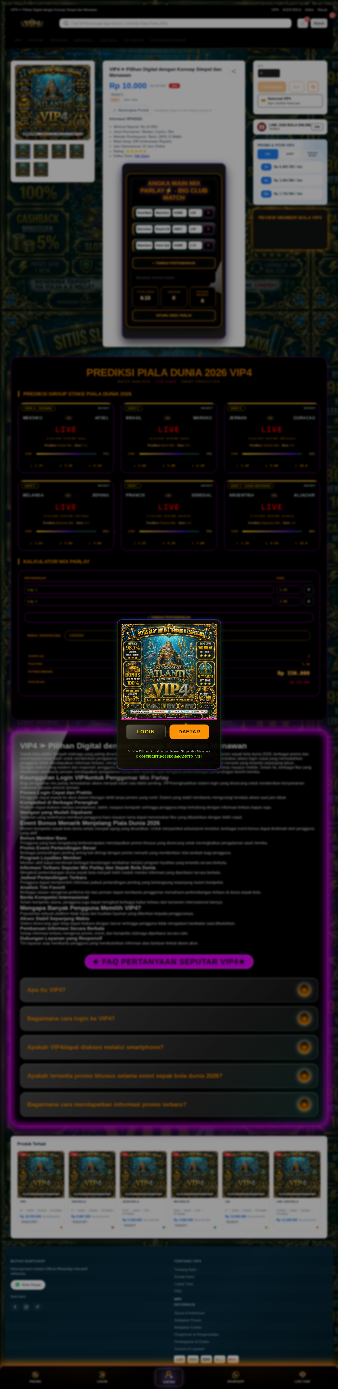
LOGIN (146, 731)
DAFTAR (189, 731)
